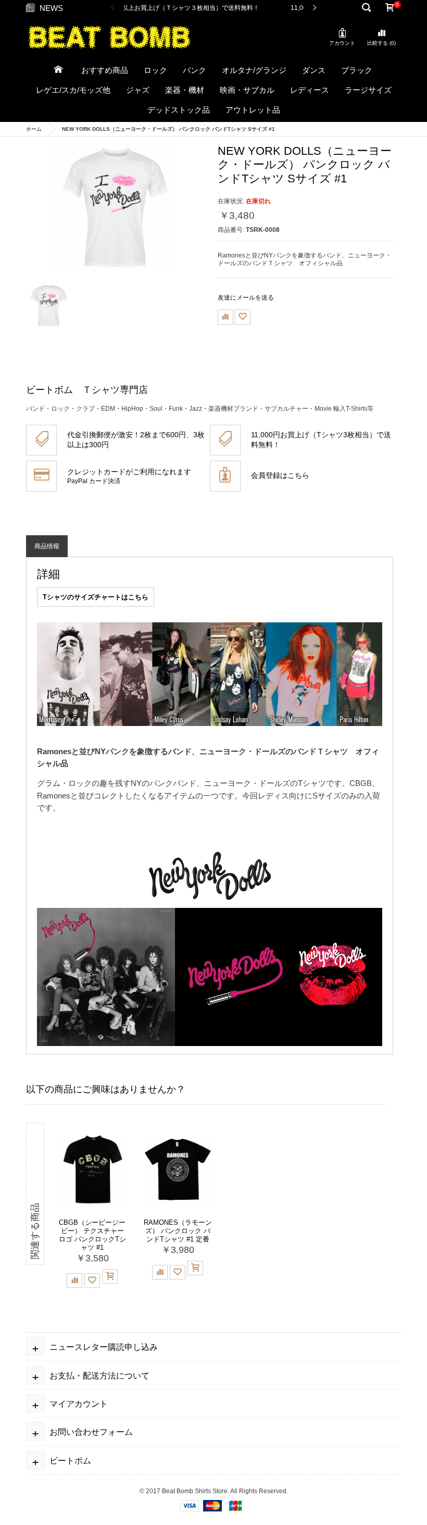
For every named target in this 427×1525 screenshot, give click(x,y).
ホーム (34, 129)
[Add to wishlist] (242, 317)
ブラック (356, 70)
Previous (113, 8)
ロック (155, 70)
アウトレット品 (252, 109)
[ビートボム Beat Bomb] (109, 36)
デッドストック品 (178, 109)
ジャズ (137, 89)
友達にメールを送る (246, 297)
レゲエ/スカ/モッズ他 (73, 89)
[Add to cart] (110, 1276)
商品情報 (46, 546)
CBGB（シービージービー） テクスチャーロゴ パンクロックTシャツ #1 (92, 1235)
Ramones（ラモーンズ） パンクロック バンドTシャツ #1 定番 (178, 1231)
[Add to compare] (225, 317)
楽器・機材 (184, 89)
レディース (309, 89)
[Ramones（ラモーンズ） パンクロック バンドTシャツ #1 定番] (177, 1169)
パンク (194, 70)
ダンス (313, 70)
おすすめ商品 (104, 70)
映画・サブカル (247, 89)
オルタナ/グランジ (254, 70)
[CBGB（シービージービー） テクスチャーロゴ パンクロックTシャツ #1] (92, 1169)
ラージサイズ (368, 89)
